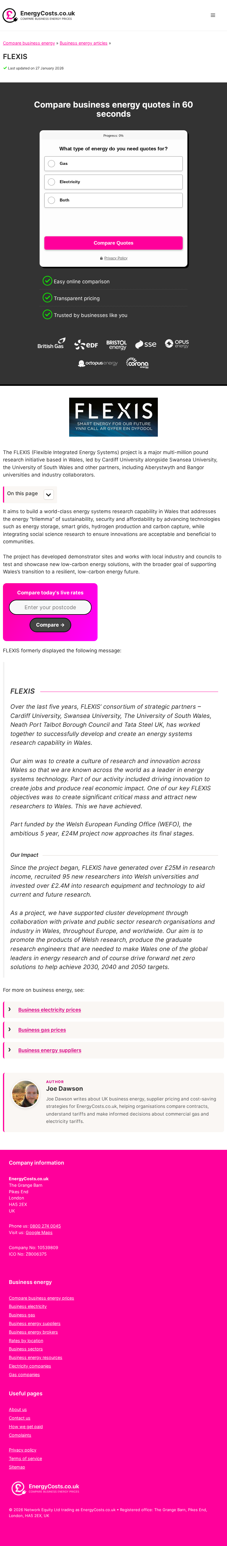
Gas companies (24, 1374)
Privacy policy (22, 1449)
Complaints (20, 1435)
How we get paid (26, 1426)
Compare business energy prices (41, 1297)
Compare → (50, 625)
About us (18, 1409)
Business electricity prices (49, 1010)
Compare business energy (29, 42)
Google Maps (39, 1232)
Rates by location (26, 1340)
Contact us (19, 1417)
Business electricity (28, 1306)
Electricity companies (30, 1365)
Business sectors (26, 1348)
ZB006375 (36, 1253)
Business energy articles (84, 42)
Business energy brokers (33, 1331)
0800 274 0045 (45, 1225)
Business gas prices (42, 1030)
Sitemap (17, 1466)
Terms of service (25, 1458)
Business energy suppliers (49, 1050)
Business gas (22, 1314)
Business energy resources (35, 1357)
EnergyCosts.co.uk (47, 13)
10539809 (48, 1247)
